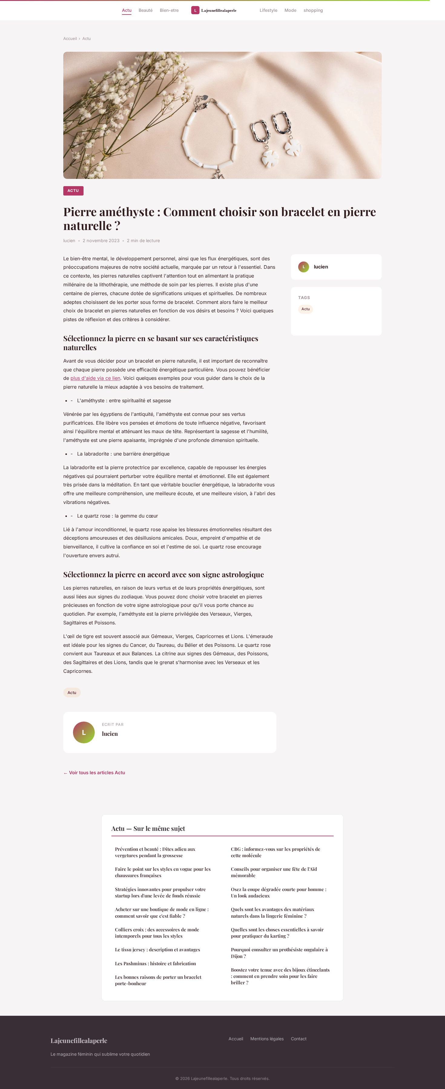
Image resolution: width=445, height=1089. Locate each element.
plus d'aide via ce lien (95, 378)
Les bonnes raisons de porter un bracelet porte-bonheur (158, 980)
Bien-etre (169, 10)
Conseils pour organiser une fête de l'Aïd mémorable (274, 872)
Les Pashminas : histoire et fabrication (155, 963)
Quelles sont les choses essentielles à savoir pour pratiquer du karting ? (277, 932)
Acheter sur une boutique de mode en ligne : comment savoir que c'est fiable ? (162, 912)
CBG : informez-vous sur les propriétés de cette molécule (275, 852)
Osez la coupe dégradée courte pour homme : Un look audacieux (278, 892)
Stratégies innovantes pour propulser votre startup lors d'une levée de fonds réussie (160, 892)
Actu (126, 10)
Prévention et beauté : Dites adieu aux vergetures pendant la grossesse (155, 852)
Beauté (146, 10)
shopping (313, 10)
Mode (290, 10)
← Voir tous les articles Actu (94, 772)
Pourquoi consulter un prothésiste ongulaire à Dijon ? (279, 952)
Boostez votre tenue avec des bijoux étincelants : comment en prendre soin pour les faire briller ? (280, 976)
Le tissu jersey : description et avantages (157, 949)
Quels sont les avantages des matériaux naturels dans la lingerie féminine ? (272, 912)
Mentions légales (267, 1038)
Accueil (70, 38)
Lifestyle (268, 10)
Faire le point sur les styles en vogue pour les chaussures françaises (163, 872)
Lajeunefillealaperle (79, 1040)
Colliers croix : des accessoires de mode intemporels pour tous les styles (157, 932)
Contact (299, 1038)
